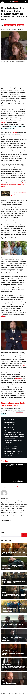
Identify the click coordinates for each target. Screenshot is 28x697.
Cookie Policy (3, 695)
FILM (13, 22)
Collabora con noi (19, 693)
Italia (14, 25)
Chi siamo (4, 693)
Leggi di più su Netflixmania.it (14, 487)
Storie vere (21, 25)
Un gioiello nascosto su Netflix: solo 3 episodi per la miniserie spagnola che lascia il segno (18, 194)
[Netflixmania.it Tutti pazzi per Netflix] (14, 1)
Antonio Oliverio (6, 22)
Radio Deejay (18, 378)
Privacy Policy (10, 695)
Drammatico (8, 25)
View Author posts (6, 520)
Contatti (11, 693)
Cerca (2, 532)
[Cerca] (25, 1)
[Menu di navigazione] (2, 1)
